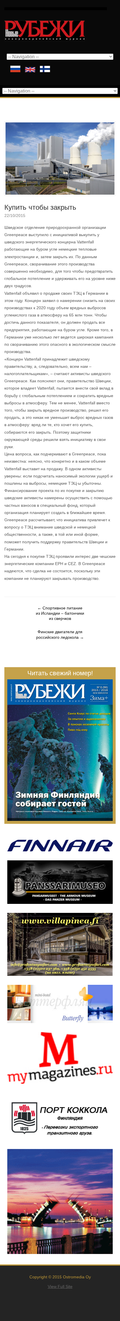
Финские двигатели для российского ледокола (60, 634)
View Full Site (60, 1286)
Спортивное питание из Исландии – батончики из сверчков (60, 613)
